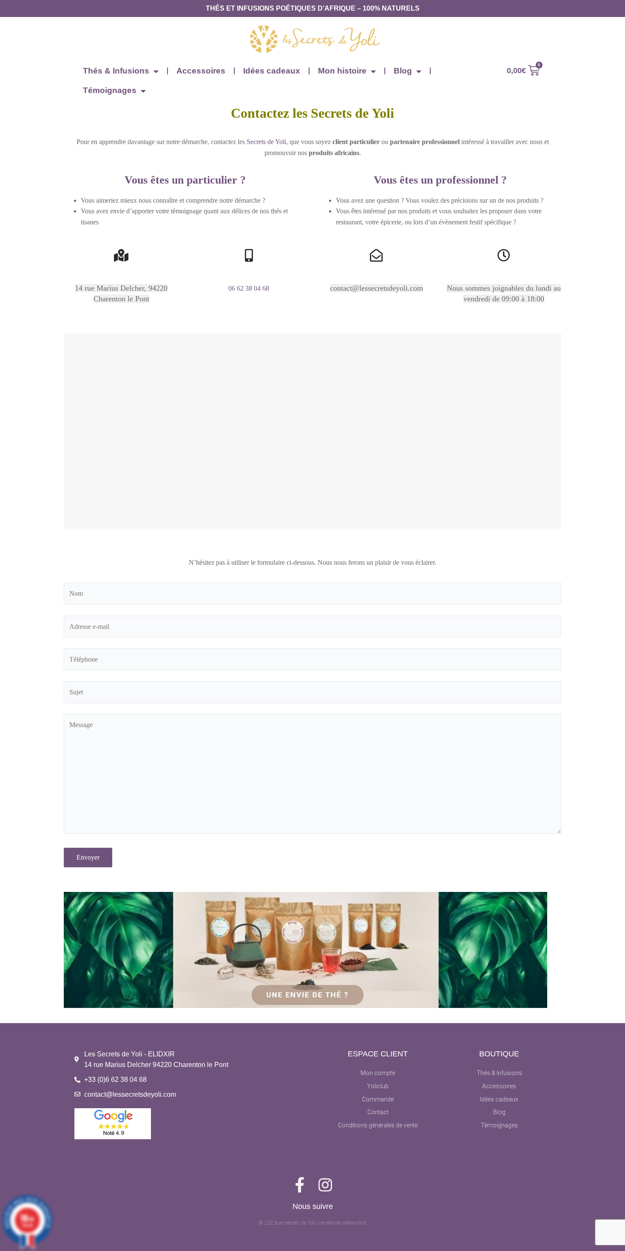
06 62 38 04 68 (248, 288)
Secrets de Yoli (266, 141)
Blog (403, 70)
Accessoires (200, 70)
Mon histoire (342, 70)
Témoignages (109, 90)
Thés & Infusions (116, 70)
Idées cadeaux (271, 70)
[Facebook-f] (299, 1185)
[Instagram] (325, 1185)
